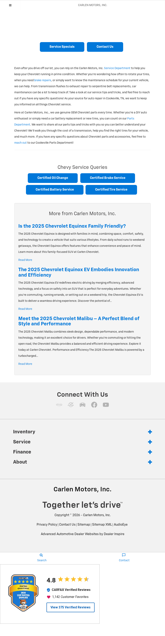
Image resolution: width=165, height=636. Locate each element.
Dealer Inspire (114, 534)
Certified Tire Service (111, 189)
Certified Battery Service (55, 189)
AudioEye (121, 524)
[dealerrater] (70, 404)
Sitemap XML (102, 524)
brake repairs (42, 80)
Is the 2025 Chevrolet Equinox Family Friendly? (72, 226)
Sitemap (83, 524)
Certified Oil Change (52, 178)
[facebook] (94, 404)
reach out (20, 142)
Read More (25, 260)
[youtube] (105, 404)
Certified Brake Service (107, 178)
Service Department (117, 68)
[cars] (59, 404)
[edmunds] (82, 404)
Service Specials (62, 47)
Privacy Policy (47, 524)
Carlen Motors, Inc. (97, 515)
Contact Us (105, 47)
